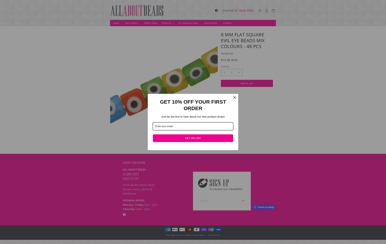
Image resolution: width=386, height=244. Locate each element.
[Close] (234, 97)
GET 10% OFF (193, 138)
